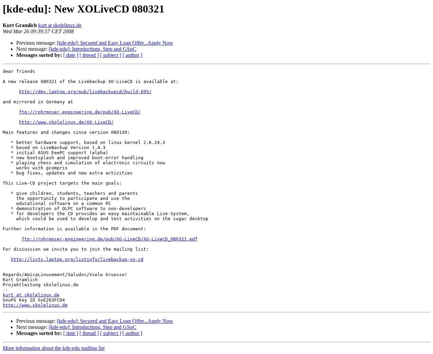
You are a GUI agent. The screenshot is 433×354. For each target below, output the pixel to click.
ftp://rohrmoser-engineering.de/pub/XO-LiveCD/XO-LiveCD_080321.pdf (110, 239)
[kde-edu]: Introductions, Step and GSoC (92, 49)
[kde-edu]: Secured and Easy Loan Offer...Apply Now (115, 43)
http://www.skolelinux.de (35, 305)
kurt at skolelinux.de (60, 25)
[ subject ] (110, 55)
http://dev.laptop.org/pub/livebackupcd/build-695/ (85, 91)
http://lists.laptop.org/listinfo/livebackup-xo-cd (77, 259)
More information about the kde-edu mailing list (54, 348)
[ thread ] (89, 55)
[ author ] (132, 55)
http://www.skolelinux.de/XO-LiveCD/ (66, 122)
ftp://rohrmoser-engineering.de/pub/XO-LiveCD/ (80, 111)
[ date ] (70, 55)
